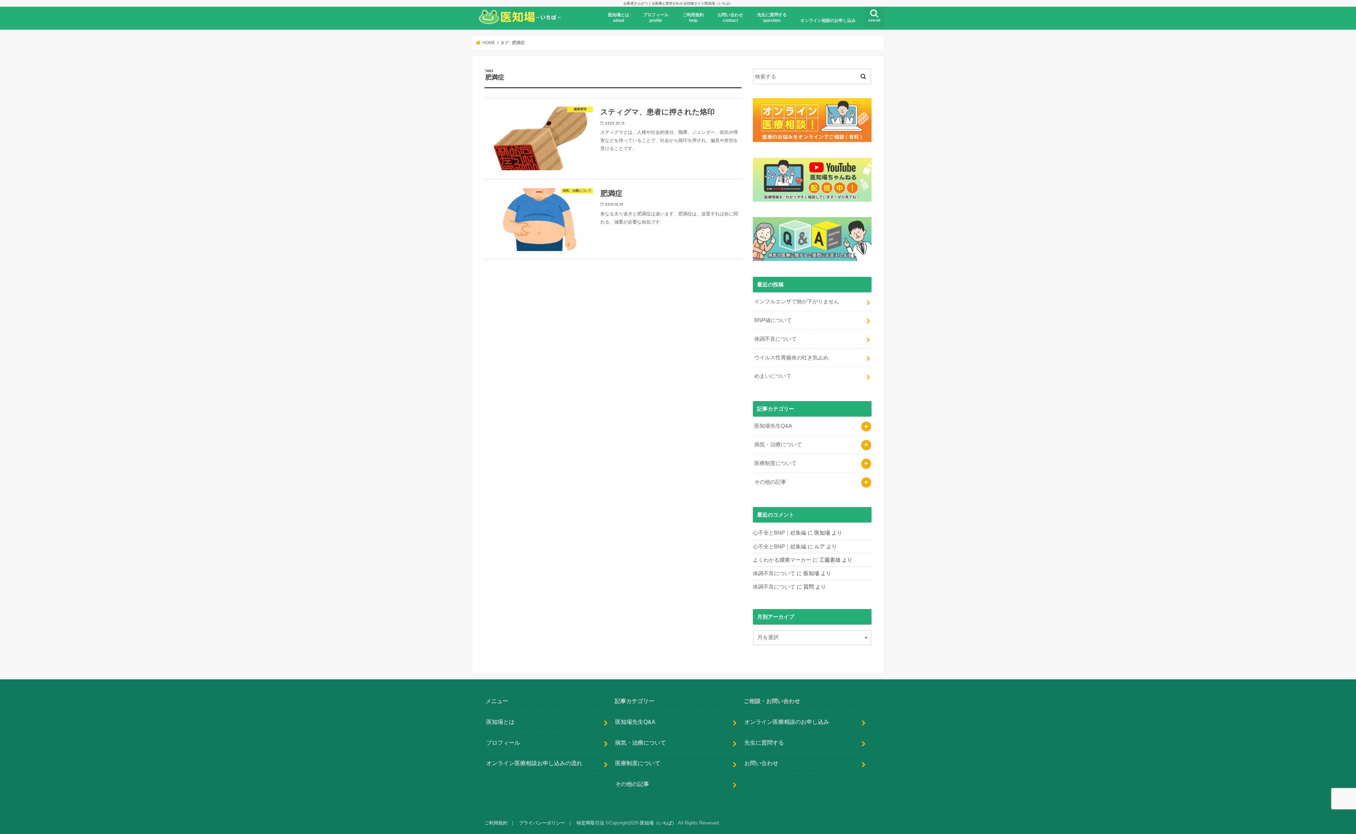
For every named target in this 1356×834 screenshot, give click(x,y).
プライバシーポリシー (542, 823)
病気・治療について (778, 444)
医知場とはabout (618, 17)
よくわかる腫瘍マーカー (782, 560)
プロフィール (503, 742)
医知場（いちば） (658, 823)
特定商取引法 (590, 823)
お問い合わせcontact (730, 17)
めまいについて (772, 376)
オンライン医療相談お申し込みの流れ (534, 763)
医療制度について (775, 463)
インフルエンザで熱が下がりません (796, 301)
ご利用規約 (495, 823)
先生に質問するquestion (772, 17)
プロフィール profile (655, 17)
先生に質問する (764, 742)
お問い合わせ (761, 763)
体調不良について (775, 339)
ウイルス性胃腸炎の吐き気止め (791, 358)
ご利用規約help (693, 17)
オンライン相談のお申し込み (828, 20)
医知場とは (500, 722)
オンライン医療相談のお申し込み (786, 722)
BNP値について (773, 320)
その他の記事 (770, 482)
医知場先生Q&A (773, 426)
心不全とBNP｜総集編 (779, 533)
